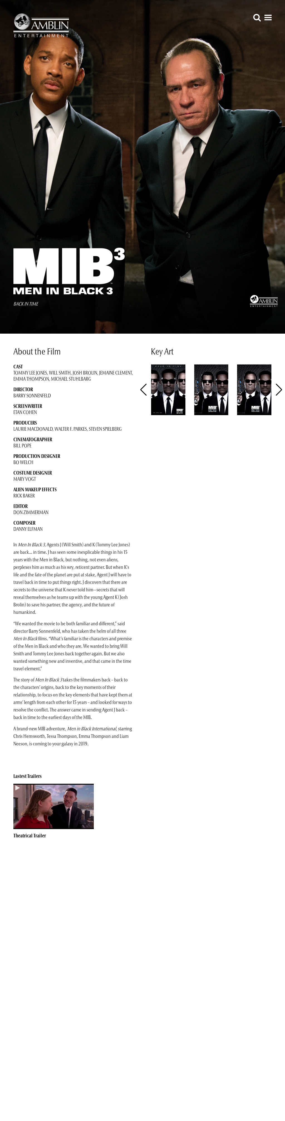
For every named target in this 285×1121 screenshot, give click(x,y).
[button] (279, 390)
